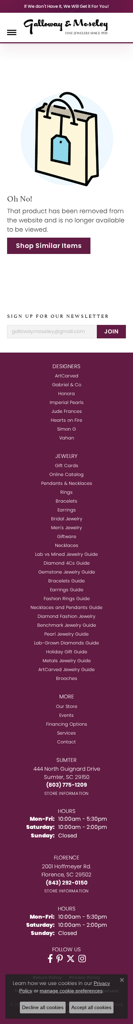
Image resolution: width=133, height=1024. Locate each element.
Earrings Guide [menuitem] (66, 590)
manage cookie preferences (71, 990)
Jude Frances (66, 411)
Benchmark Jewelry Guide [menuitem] (66, 625)
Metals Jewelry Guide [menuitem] (67, 661)
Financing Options (66, 724)
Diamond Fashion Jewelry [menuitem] (66, 616)
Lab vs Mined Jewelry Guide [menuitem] (66, 554)
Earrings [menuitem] (66, 510)
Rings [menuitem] (66, 492)
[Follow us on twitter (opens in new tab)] (70, 958)
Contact (66, 742)
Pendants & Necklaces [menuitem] (66, 483)
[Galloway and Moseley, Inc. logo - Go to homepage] (67, 26)
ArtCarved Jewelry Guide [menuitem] (66, 669)
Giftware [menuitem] (66, 536)
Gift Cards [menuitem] (66, 466)
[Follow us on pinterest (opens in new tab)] (59, 958)
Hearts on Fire (66, 420)
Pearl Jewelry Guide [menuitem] (66, 634)
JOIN (111, 331)
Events (66, 715)
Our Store (66, 706)
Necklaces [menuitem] (66, 545)
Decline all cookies (42, 1007)
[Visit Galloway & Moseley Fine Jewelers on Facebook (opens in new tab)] (50, 958)
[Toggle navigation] (11, 32)
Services (66, 733)
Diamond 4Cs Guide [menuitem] (67, 563)
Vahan (66, 438)
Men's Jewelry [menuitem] (66, 528)
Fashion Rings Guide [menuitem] (67, 599)
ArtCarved (66, 376)
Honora (66, 394)
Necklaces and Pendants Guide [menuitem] (66, 607)
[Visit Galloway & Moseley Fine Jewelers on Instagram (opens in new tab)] (82, 958)
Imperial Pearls (67, 402)
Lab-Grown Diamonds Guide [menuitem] (66, 643)
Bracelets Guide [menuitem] (66, 581)
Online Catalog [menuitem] (66, 474)
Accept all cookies (91, 1007)
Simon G (66, 429)
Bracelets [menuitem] (66, 501)
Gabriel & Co (66, 385)
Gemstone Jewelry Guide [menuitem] (66, 572)
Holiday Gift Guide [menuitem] (66, 652)
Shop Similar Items (49, 245)
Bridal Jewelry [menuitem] (66, 519)
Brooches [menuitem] (66, 678)
